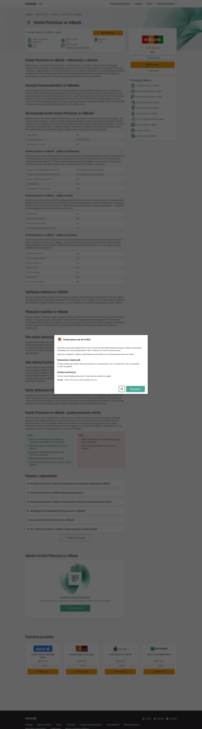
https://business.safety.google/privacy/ (81, 380)
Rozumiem (135, 389)
